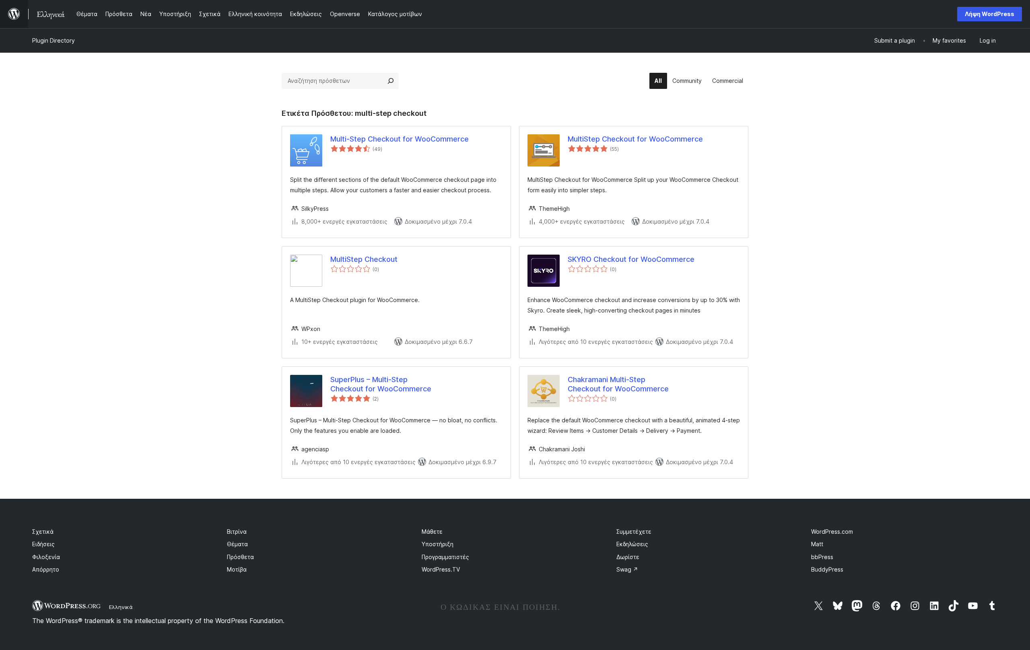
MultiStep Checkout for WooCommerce (635, 139)
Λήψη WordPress (989, 13)
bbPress (822, 556)
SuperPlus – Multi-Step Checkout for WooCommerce (380, 384)
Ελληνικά (121, 607)
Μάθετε (432, 531)
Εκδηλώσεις (632, 544)
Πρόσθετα (240, 556)
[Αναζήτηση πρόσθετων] (391, 81)
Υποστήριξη (437, 544)
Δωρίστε (627, 556)
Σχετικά (43, 531)
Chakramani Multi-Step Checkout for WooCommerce (618, 384)
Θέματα (237, 544)
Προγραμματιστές (445, 556)
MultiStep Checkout (364, 259)
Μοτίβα (237, 569)
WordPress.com (832, 531)
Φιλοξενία (46, 556)
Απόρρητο (45, 569)
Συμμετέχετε (633, 531)
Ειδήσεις (43, 544)
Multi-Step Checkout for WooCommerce (399, 139)
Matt (817, 544)
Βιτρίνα (237, 531)
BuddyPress (827, 569)
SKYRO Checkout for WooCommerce (631, 259)
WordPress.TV (441, 569)
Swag (627, 569)
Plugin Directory (53, 40)
